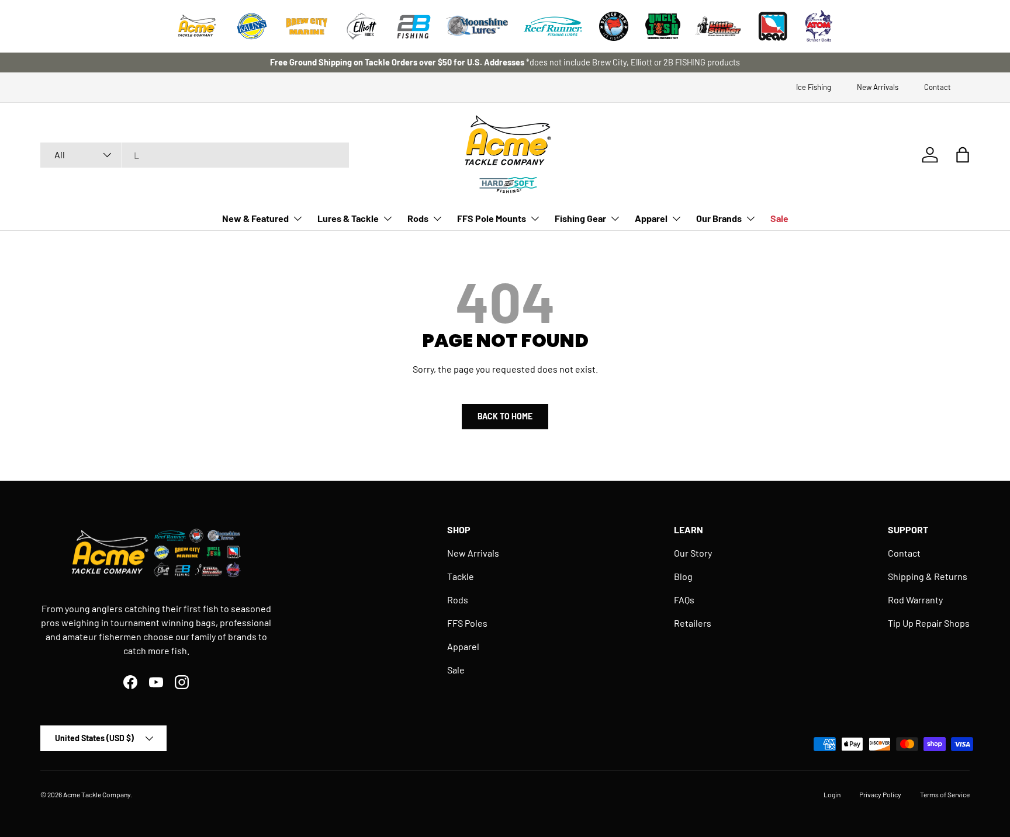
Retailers (692, 622)
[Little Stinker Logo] (717, 26)
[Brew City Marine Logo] (306, 26)
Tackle (460, 576)
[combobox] (194, 155)
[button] (963, 155)
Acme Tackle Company (96, 794)
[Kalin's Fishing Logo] (251, 26)
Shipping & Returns (927, 576)
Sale (779, 218)
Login (832, 794)
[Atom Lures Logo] (818, 26)
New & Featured (255, 218)
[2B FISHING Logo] (413, 26)
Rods (417, 218)
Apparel (651, 218)
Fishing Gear (580, 218)
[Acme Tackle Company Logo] (197, 26)
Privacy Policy (880, 794)
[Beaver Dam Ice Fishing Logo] (613, 26)
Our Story (693, 552)
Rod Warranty (915, 599)
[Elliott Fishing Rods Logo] (361, 26)
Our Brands (719, 218)
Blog (683, 576)
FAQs (684, 599)
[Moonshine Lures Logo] (477, 26)
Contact (937, 87)
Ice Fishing (813, 87)
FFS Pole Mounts (491, 218)
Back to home (505, 416)
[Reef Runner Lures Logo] (553, 26)
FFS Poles (467, 622)
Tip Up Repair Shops (929, 622)
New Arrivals (877, 87)
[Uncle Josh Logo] (662, 26)
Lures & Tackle (348, 218)
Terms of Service (945, 794)
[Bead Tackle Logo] (772, 26)
